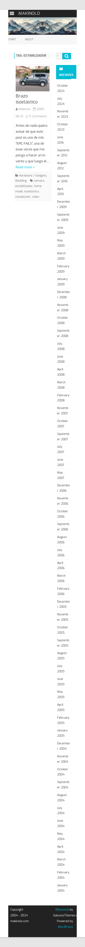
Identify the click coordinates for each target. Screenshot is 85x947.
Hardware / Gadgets (33, 176)
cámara (39, 181)
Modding (21, 181)
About (29, 39)
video (35, 197)
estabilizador (24, 186)
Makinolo (25, 109)
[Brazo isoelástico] (33, 79)
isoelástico (31, 191)
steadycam (23, 197)
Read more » (25, 167)
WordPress (65, 927)
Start (12, 39)
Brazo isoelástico (27, 99)
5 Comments (38, 116)
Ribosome (62, 910)
